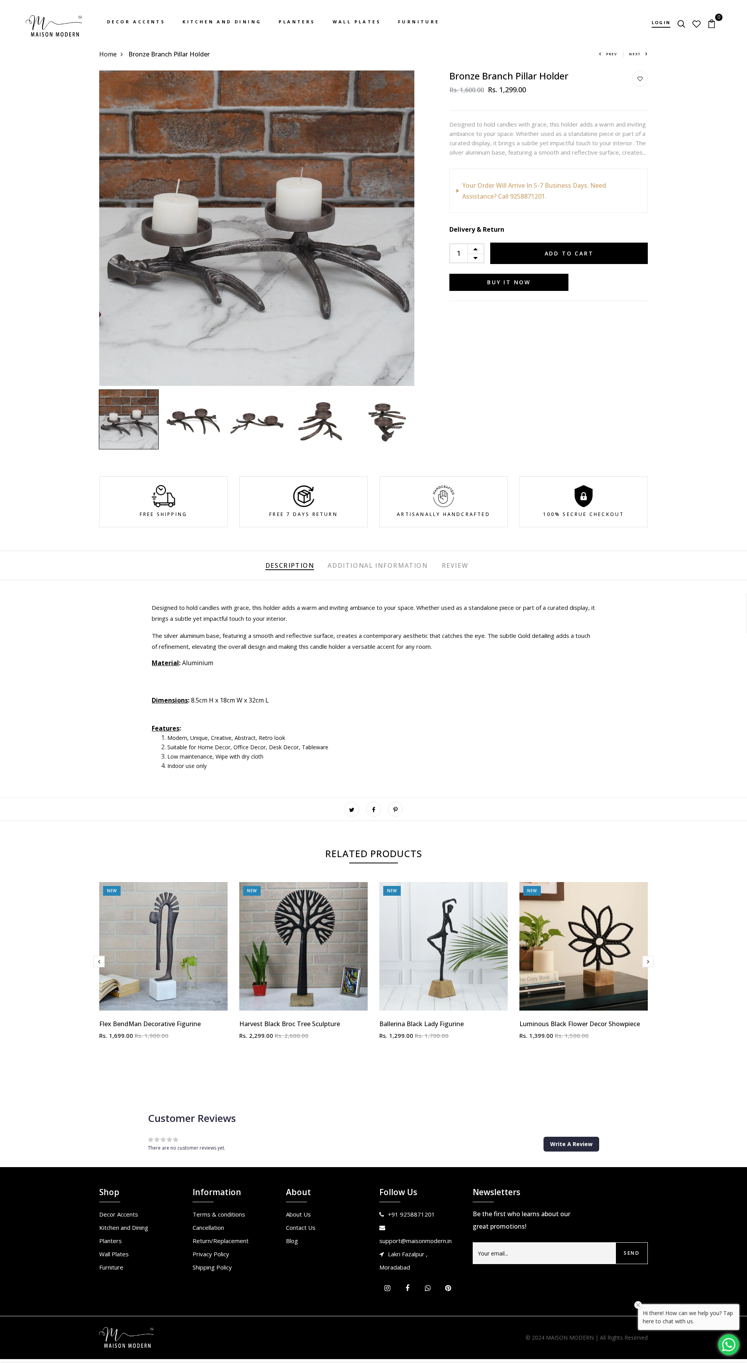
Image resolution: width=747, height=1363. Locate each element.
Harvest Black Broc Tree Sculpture (289, 1024)
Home (108, 54)
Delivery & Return (476, 229)
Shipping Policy (212, 1267)
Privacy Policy (211, 1254)
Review (455, 565)
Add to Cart (569, 253)
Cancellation (208, 1227)
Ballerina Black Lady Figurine (421, 1024)
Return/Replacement (221, 1241)
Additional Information (378, 565)
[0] (711, 23)
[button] (571, 1144)
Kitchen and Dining (221, 22)
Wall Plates (357, 22)
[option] (256, 228)
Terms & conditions (219, 1214)
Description (289, 565)
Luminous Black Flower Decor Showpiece (579, 1024)
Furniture (419, 22)
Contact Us (301, 1227)
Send (632, 1253)
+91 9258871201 (411, 1214)
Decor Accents (136, 22)
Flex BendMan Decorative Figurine (150, 1024)
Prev (611, 53)
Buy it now (509, 282)
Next (635, 53)
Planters (297, 22)
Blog (292, 1241)
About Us (298, 1214)
